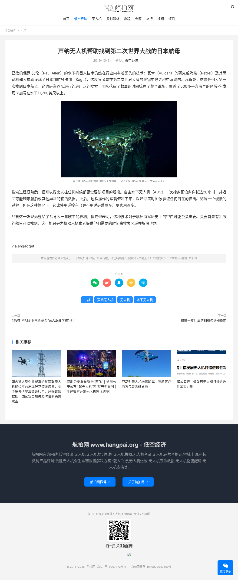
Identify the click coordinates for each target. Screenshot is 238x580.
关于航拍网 (138, 482)
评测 (172, 19)
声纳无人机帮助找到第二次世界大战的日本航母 (119, 51)
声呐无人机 (105, 300)
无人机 (97, 19)
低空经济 (80, 19)
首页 (66, 19)
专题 (138, 19)
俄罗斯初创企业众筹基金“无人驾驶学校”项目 (44, 320)
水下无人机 (145, 300)
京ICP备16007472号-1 (111, 566)
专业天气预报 (142, 514)
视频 (160, 19)
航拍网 (119, 8)
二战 (87, 300)
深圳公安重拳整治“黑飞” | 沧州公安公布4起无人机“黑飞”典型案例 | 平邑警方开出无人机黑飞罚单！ (91, 386)
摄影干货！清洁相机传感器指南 (203, 320)
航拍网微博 (100, 482)
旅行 (149, 19)
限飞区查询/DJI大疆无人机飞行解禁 (109, 514)
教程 (127, 19)
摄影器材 (112, 19)
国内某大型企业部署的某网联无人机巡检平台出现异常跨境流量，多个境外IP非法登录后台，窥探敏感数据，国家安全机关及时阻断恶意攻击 (36, 391)
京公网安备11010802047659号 (151, 566)
